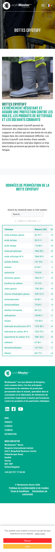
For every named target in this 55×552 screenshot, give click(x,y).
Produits (8, 422)
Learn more (40, 533)
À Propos (8, 426)
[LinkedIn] (7, 409)
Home (7, 418)
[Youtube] (20, 409)
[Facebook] (14, 409)
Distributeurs (11, 434)
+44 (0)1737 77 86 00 (15, 472)
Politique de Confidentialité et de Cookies (29, 488)
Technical (9, 430)
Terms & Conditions (19, 491)
